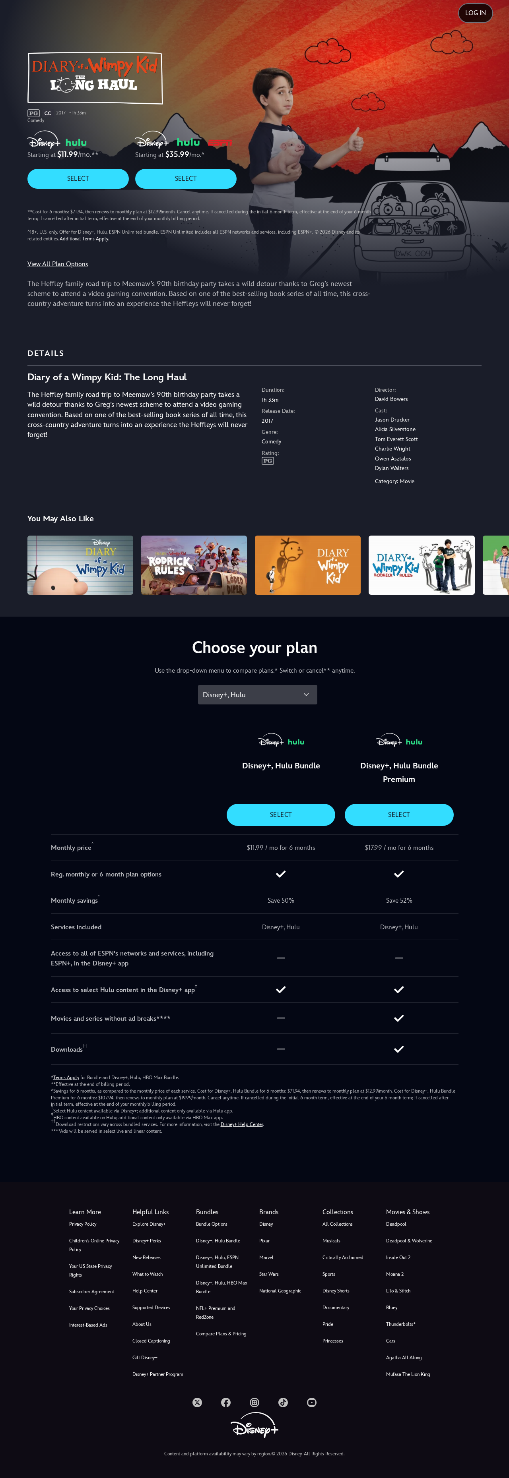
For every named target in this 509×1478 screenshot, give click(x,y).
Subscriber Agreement (91, 1291)
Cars (390, 1341)
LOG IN (475, 13)
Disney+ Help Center (242, 1124)
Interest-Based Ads (88, 1325)
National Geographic (280, 1291)
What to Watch (147, 1274)
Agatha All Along (404, 1357)
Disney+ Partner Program (157, 1374)
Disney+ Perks (146, 1241)
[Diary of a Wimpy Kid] (80, 565)
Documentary (335, 1307)
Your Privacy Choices (89, 1308)
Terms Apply (66, 1077)
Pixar (264, 1241)
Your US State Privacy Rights (90, 1270)
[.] (197, 1402)
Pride (327, 1324)
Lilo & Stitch (398, 1291)
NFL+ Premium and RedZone (215, 1313)
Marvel (266, 1257)
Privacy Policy (82, 1224)
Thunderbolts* (401, 1324)
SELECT (78, 178)
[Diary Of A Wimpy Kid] (308, 565)
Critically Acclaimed (342, 1257)
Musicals (331, 1241)
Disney (266, 1224)
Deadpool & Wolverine (409, 1241)
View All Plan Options (57, 264)
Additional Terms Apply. (84, 239)
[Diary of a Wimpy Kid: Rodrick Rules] (421, 565)
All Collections (337, 1224)
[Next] (493, 564)
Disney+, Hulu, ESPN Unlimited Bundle (217, 1262)
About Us (142, 1324)
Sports (328, 1274)
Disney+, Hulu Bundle (218, 1241)
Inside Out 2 (398, 1257)
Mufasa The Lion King (408, 1374)
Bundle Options (211, 1224)
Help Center (144, 1291)
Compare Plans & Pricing (221, 1334)
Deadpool (396, 1224)
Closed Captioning (151, 1341)
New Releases (146, 1257)
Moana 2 (395, 1274)
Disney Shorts (336, 1291)
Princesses (332, 1341)
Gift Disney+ (144, 1357)
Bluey (391, 1307)
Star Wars (269, 1274)
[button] (159, 1212)
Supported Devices (151, 1307)
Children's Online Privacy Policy (94, 1245)
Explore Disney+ (149, 1224)
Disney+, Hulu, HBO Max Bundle (221, 1287)
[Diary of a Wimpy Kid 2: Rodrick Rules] (194, 565)
